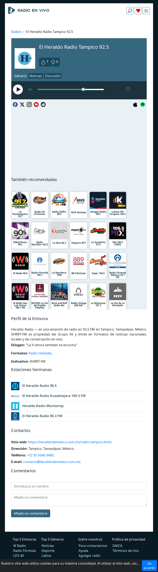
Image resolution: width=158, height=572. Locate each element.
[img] (146, 10)
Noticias (35, 76)
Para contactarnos (93, 545)
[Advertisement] (79, 27)
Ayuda (83, 550)
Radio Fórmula (24, 550)
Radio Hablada (40, 353)
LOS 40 (18, 555)
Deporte (48, 550)
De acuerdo (149, 566)
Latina (46, 555)
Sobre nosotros (90, 539)
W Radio (19, 545)
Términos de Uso (126, 550)
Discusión (52, 76)
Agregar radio (89, 555)
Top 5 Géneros (52, 539)
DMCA (117, 545)
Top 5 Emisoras (24, 539)
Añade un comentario (31, 513)
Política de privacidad (128, 539)
